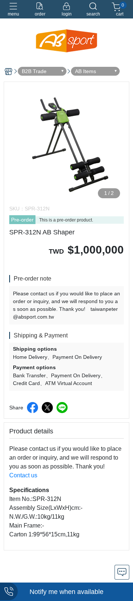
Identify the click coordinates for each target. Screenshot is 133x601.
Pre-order (22, 220)
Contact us (23, 475)
